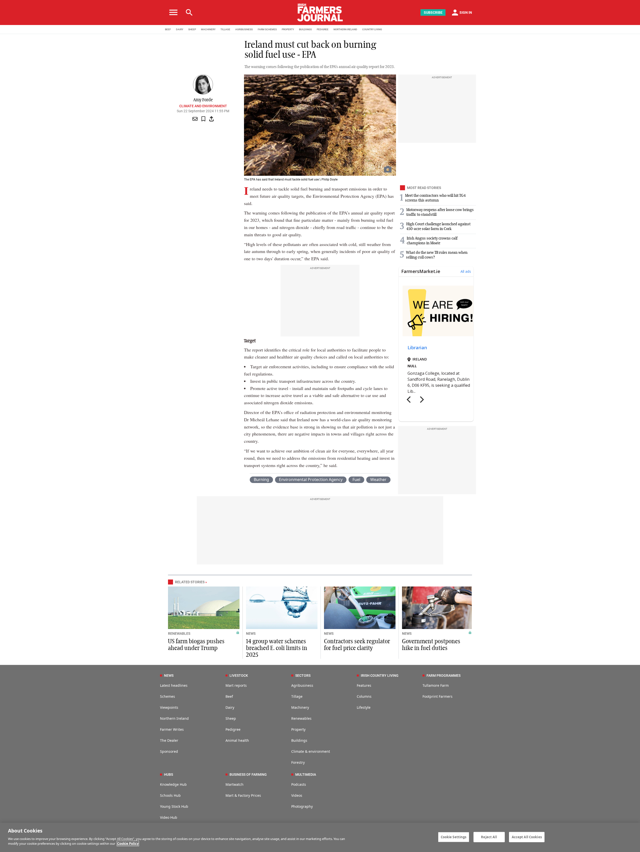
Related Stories (189, 582)
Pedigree (233, 729)
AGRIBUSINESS (244, 29)
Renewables (301, 718)
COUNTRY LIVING (372, 29)
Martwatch (235, 784)
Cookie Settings (453, 836)
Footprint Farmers (437, 696)
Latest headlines (174, 685)
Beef (229, 696)
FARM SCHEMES (267, 29)
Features (364, 685)
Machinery (300, 707)
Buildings (299, 740)
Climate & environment (310, 751)
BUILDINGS (305, 29)
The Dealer (169, 740)
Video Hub (168, 817)
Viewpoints (169, 707)
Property (298, 729)
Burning (261, 479)
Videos (296, 795)
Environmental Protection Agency (310, 479)
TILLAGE (225, 29)
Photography (302, 806)
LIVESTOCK (239, 676)
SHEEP (192, 29)
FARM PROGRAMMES (443, 676)
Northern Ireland (174, 718)
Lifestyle (363, 707)
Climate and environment (203, 106)
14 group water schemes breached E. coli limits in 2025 (276, 648)
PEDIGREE (322, 29)
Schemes (167, 696)
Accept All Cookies (527, 836)
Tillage (296, 696)
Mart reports (236, 685)
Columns (364, 696)
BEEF (168, 29)
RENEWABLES (179, 634)
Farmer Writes (172, 729)
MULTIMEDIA (305, 774)
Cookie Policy (127, 843)
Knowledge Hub (173, 784)
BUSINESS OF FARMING (248, 774)
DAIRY (179, 29)
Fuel (356, 479)
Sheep (231, 718)
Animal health (237, 740)
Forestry (298, 762)
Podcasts (298, 784)
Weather (378, 479)
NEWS (251, 634)
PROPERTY (288, 29)
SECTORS (302, 676)
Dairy (230, 707)
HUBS (168, 774)
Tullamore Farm (435, 685)
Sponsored (169, 751)
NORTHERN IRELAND (345, 29)
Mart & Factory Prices (243, 795)
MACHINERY (208, 29)
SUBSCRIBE (433, 12)
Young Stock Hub (174, 806)
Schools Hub (170, 795)
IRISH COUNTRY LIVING (379, 676)
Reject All (489, 836)
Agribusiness (302, 685)
